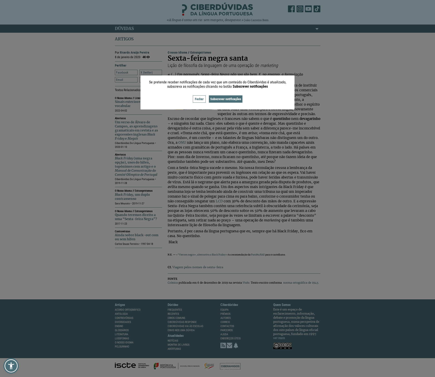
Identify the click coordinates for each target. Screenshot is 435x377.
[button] (11, 365)
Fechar (199, 99)
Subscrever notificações (225, 99)
